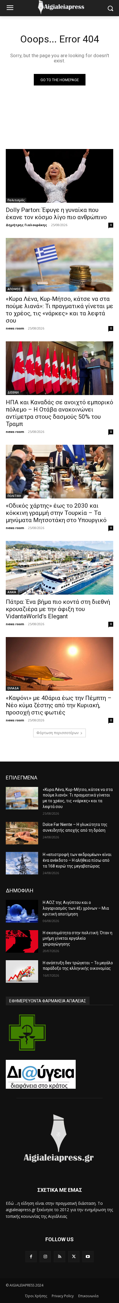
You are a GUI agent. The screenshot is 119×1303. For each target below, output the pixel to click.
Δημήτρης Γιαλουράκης (26, 225)
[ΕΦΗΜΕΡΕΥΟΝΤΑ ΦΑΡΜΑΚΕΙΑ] (27, 1033)
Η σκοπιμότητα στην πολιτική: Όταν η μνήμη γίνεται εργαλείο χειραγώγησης (77, 938)
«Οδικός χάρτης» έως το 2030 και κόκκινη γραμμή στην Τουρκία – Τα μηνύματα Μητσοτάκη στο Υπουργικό (56, 513)
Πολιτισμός (16, 200)
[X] (73, 1256)
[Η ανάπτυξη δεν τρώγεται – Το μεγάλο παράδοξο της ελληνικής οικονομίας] (22, 971)
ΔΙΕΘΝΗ (13, 392)
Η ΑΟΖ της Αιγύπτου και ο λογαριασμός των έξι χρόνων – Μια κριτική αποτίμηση (76, 908)
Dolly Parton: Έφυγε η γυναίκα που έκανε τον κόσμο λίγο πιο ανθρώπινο (56, 213)
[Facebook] (31, 1256)
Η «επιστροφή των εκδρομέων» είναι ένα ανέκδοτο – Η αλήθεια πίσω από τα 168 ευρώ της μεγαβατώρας (77, 860)
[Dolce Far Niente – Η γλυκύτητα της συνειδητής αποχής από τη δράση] (22, 833)
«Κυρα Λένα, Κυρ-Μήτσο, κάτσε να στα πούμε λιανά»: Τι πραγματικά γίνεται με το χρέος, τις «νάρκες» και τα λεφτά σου (59, 309)
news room (15, 328)
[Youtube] (88, 1256)
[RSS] (59, 1256)
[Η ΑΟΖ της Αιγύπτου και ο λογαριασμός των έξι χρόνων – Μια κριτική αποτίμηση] (22, 911)
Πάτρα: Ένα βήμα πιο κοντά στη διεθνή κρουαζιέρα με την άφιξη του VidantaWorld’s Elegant (58, 609)
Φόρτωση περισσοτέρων (57, 732)
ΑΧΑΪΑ (12, 592)
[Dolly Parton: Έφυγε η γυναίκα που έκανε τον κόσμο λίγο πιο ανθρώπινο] (59, 176)
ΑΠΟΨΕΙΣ (14, 289)
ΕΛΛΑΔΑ (13, 688)
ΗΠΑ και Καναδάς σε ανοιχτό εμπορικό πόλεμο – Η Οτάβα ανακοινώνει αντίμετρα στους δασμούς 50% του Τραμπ (59, 413)
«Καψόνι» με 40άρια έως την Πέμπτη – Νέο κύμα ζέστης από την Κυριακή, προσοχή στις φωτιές (58, 705)
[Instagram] (45, 1256)
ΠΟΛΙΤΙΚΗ (14, 496)
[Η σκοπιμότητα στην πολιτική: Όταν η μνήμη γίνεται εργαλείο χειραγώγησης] (22, 941)
